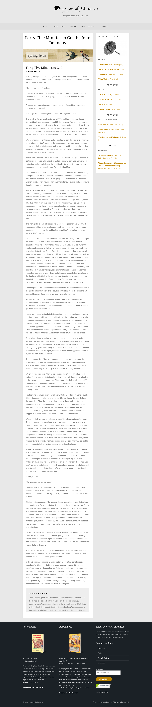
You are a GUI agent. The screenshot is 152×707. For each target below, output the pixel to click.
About (45, 26)
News (82, 26)
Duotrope (101, 663)
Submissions (104, 26)
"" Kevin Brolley (110, 125)
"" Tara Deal (109, 95)
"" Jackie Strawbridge (111, 109)
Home (63, 26)
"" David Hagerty (110, 65)
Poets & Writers (103, 658)
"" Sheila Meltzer (109, 99)
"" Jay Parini (105, 104)
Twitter (100, 653)
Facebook (101, 648)
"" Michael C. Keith (111, 69)
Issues (72, 26)
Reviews (91, 26)
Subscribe (99, 669)
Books (54, 26)
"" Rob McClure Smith (108, 79)
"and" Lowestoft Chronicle (112, 165)
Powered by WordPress (101, 702)
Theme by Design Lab (121, 702)
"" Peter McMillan (111, 74)
